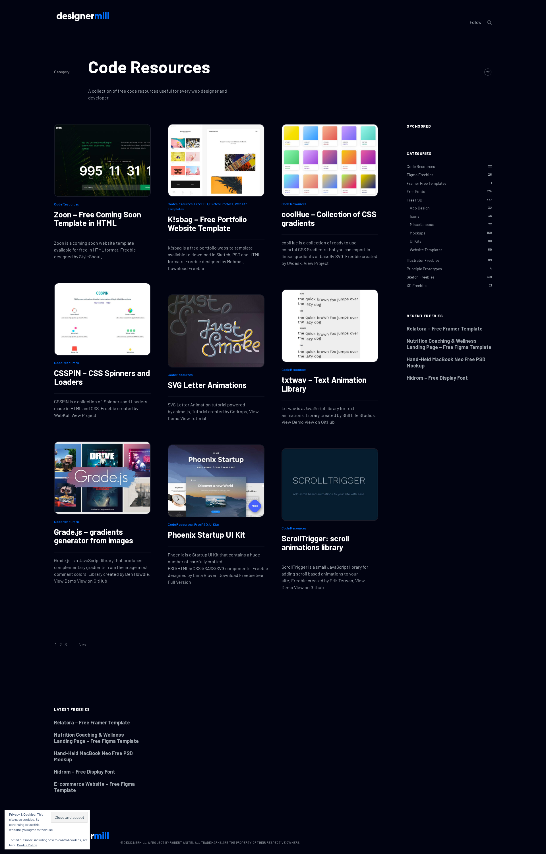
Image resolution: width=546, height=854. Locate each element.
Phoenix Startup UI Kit (206, 534)
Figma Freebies (420, 174)
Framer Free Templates (426, 183)
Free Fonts (416, 191)
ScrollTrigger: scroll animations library (315, 542)
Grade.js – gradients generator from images (93, 536)
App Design (420, 207)
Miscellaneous (422, 224)
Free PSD (201, 204)
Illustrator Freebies (423, 260)
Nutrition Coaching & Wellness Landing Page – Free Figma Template (449, 344)
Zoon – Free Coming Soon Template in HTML (97, 218)
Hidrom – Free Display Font (437, 378)
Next (83, 644)
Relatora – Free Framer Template (445, 328)
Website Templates (426, 249)
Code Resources (66, 204)
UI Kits (214, 524)
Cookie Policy (27, 845)
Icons (414, 216)
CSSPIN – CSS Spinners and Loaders (102, 377)
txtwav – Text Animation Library (324, 384)
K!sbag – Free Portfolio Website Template (207, 223)
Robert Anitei (181, 842)
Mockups (417, 232)
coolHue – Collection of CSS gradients (329, 218)
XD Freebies (417, 285)
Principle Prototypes (424, 268)
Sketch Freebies (221, 204)
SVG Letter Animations (207, 385)
